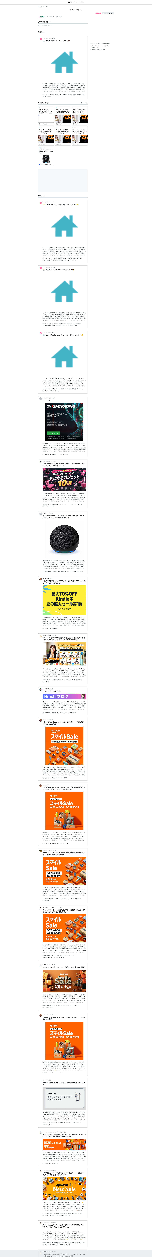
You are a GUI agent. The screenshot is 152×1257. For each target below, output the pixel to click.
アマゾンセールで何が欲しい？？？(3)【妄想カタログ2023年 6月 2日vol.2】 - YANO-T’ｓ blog (79, 111)
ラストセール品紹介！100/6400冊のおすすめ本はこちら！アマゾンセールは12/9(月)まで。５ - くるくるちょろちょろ (46, 111)
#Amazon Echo (56, 571)
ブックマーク (42, 107)
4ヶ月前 (51, 1014)
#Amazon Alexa (47, 571)
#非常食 (70, 258)
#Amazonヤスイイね (69, 323)
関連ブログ (59, 16)
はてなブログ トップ (43, 6)
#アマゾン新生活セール (49, 1213)
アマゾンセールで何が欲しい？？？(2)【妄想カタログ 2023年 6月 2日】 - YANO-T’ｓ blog (63, 111)
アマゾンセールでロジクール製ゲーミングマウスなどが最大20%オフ (46, 151)
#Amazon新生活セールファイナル (73, 1242)
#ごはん (49, 96)
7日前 (53, 267)
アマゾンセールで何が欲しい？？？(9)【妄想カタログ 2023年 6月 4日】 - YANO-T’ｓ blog (63, 131)
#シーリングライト (62, 712)
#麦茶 (69, 388)
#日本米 (79, 94)
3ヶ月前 (51, 688)
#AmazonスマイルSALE (49, 1005)
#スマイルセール (56, 777)
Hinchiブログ (46, 688)
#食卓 (44, 96)
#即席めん (60, 323)
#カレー (65, 258)
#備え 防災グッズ (77, 258)
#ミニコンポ (46, 454)
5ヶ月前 (49, 1080)
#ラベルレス (46, 390)
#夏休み (71, 325)
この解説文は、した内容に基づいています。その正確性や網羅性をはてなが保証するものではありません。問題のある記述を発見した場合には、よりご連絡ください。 (45, 26)
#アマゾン (51, 1123)
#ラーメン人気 (56, 325)
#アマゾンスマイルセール (62, 1005)
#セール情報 (46, 843)
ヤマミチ (45, 1080)
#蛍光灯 (54, 712)
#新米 (83, 94)
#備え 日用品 (46, 260)
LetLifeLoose (46, 578)
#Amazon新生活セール (61, 1213)
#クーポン (68, 679)
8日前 (53, 332)
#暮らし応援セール (57, 504)
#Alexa (62, 571)
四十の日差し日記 (46, 398)
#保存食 (60, 258)
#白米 (74, 94)
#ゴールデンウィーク (57, 1073)
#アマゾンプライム (47, 1125)
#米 (44, 94)
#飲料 (62, 388)
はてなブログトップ (94, 47)
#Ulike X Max (46, 679)
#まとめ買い (62, 957)
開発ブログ (107, 45)
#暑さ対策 (79, 504)
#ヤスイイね (58, 94)
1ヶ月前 (51, 513)
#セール (70, 94)
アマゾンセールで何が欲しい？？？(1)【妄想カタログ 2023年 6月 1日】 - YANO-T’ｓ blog (46, 131)
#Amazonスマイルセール (49, 898)
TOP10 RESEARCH (47, 38)
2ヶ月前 (51, 578)
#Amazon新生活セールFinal (75, 1213)
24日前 (53, 461)
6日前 (53, 38)
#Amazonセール (65, 260)
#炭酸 (72, 388)
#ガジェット (66, 504)
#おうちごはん (64, 325)
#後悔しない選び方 (77, 679)
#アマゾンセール (50, 94)
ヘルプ (102, 45)
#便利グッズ (73, 504)
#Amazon (64, 94)
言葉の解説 (41, 16)
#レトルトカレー (47, 258)
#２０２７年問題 (47, 712)
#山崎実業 (64, 777)
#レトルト (54, 258)
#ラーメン (45, 323)
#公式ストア (46, 681)
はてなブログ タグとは (95, 45)
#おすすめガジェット (64, 1244)
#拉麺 (75, 325)
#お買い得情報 (46, 900)
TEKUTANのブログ (47, 461)
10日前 (53, 398)
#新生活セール (56, 1215)
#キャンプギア (78, 898)
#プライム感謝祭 (59, 1123)
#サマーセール (79, 388)
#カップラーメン (53, 323)
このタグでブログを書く (108, 13)
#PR (53, 506)
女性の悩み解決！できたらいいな (50, 907)
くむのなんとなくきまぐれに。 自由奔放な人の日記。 (55, 1132)
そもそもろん (46, 513)
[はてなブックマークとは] (47, 103)
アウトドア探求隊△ (47, 850)
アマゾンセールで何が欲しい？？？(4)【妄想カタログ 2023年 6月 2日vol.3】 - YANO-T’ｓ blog (79, 131)
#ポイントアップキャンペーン (50, 957)
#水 (66, 388)
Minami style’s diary (47, 635)
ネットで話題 (50, 16)
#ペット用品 (46, 1007)
